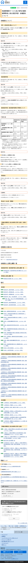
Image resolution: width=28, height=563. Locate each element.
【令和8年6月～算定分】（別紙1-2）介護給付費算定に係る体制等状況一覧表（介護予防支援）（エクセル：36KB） (15, 450)
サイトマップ (4, 534)
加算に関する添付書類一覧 (9, 440)
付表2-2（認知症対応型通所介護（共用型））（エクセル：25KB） (15, 318)
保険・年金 (11, 526)
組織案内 (3, 536)
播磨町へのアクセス (7, 551)
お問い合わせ (8, 495)
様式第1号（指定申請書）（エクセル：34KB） (14, 289)
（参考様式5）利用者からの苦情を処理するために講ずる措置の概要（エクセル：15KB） (15, 412)
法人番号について (14, 558)
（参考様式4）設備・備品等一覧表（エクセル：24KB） (15, 408)
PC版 (2, 532)
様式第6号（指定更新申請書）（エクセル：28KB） (15, 304)
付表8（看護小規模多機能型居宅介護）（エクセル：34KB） (15, 341)
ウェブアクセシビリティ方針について (10, 538)
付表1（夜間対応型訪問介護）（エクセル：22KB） (15, 311)
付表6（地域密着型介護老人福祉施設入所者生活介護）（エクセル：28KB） (15, 333)
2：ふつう (13, 508)
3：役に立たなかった (7, 510)
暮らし (6, 526)
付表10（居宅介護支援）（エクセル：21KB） (13, 348)
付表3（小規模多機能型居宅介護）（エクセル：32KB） (15, 322)
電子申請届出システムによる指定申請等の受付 (11, 466)
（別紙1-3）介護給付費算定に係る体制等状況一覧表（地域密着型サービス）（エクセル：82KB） (15, 433)
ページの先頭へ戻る (23, 523)
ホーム (2, 526)
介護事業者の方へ (23, 526)
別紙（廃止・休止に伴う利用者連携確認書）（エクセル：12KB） (16, 299)
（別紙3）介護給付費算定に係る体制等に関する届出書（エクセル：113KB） (15, 430)
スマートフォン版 (18, 532)
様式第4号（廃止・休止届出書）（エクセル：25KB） (15, 296)
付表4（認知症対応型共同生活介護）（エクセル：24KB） (15, 326)
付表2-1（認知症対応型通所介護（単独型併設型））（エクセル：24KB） (15, 314)
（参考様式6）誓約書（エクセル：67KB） (13, 414)
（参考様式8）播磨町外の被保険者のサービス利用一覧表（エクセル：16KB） (15, 422)
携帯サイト (4, 544)
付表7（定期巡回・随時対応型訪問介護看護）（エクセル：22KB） (15, 337)
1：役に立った (6, 508)
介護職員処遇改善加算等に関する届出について (11, 471)
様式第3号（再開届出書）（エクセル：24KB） (14, 294)
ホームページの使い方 (6, 539)
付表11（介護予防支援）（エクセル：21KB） (13, 350)
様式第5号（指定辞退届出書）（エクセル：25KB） (15, 302)
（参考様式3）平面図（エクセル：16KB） (13, 405)
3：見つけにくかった (7, 515)
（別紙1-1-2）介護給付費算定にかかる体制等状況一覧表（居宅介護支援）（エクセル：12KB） (15, 437)
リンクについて (5, 543)
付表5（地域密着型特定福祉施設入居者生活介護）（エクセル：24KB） (15, 329)
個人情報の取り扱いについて (8, 541)
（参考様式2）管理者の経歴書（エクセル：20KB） (15, 402)
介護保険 (16, 526)
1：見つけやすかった (7, 514)
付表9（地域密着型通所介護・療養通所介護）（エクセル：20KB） (15, 345)
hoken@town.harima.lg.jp (11, 259)
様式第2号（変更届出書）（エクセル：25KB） (14, 292)
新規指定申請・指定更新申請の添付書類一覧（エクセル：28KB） (15, 271)
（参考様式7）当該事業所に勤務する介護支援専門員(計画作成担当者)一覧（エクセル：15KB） (15, 418)
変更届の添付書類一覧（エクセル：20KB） (13, 278)
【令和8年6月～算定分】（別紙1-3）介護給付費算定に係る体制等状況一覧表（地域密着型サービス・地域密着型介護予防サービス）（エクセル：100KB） (15, 455)
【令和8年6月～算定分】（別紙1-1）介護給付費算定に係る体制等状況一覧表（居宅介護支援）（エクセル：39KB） (15, 444)
